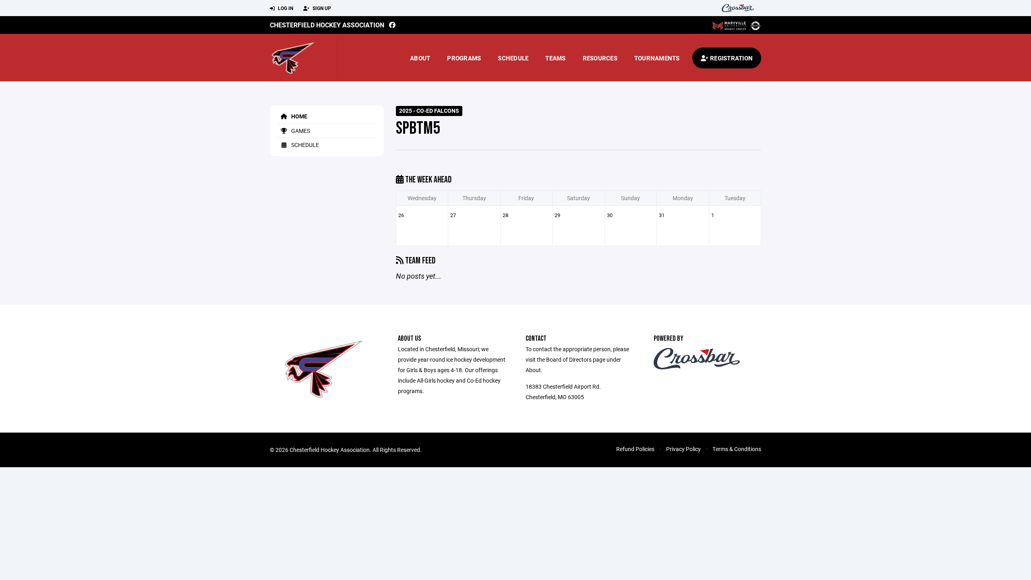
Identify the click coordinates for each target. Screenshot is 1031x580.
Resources (600, 58)
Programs (464, 58)
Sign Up (321, 8)
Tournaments (657, 58)
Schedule (513, 58)
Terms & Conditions (736, 449)
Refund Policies (635, 449)
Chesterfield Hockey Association (327, 25)
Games (300, 131)
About (420, 58)
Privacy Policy (683, 449)
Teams (555, 58)
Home (298, 116)
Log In (285, 8)
